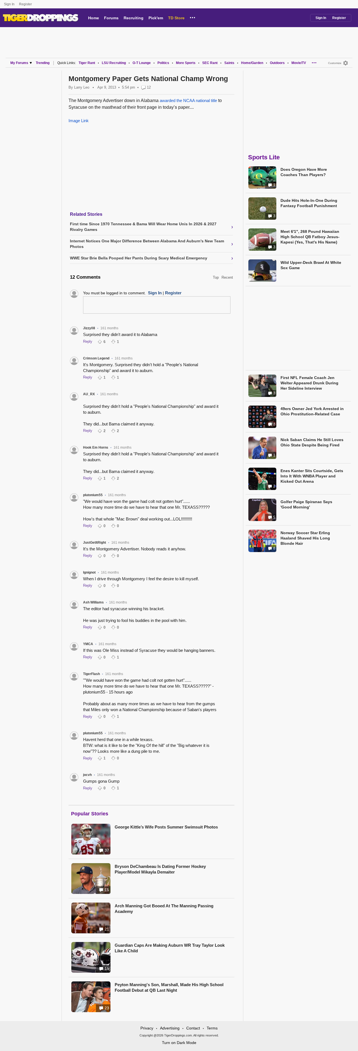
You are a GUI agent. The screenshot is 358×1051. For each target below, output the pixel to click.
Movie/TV (298, 63)
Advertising (170, 1028)
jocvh (87, 775)
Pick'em (156, 17)
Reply (87, 341)
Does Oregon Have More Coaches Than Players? (304, 172)
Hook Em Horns (95, 447)
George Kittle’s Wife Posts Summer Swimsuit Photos (166, 827)
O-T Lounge (142, 63)
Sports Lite (264, 157)
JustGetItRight (94, 543)
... (193, 17)
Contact (193, 1028)
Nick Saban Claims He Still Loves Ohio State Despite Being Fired (312, 442)
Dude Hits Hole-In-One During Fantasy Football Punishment (309, 203)
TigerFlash (91, 674)
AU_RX (89, 394)
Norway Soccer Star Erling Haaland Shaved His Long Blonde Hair (305, 538)
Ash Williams (93, 602)
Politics (163, 63)
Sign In (9, 4)
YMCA (88, 644)
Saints (229, 63)
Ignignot (89, 572)
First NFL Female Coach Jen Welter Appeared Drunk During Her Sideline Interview (309, 382)
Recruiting (133, 17)
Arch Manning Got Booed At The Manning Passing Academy (164, 908)
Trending (43, 63)
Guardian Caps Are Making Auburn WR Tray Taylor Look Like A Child (170, 948)
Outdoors (277, 63)
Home (93, 17)
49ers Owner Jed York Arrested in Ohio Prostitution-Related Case (312, 411)
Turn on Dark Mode (179, 1042)
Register (26, 4)
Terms (212, 1028)
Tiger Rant (87, 63)
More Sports (186, 63)
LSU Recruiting (114, 63)
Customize (334, 63)
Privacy (146, 1028)
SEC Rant (210, 63)
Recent (227, 277)
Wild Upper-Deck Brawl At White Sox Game (311, 265)
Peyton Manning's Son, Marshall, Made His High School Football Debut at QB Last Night (169, 987)
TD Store (176, 17)
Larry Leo (81, 87)
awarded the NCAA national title (188, 100)
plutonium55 (93, 495)
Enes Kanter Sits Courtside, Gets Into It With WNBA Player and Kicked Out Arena (312, 476)
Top (216, 277)
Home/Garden (252, 63)
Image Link (79, 120)
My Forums (19, 63)
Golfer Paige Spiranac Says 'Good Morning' (306, 504)
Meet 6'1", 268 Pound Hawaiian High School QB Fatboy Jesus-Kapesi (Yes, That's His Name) (310, 236)
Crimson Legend (96, 358)
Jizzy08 (89, 328)
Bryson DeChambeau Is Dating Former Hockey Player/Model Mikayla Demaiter (160, 869)
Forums (111, 17)
